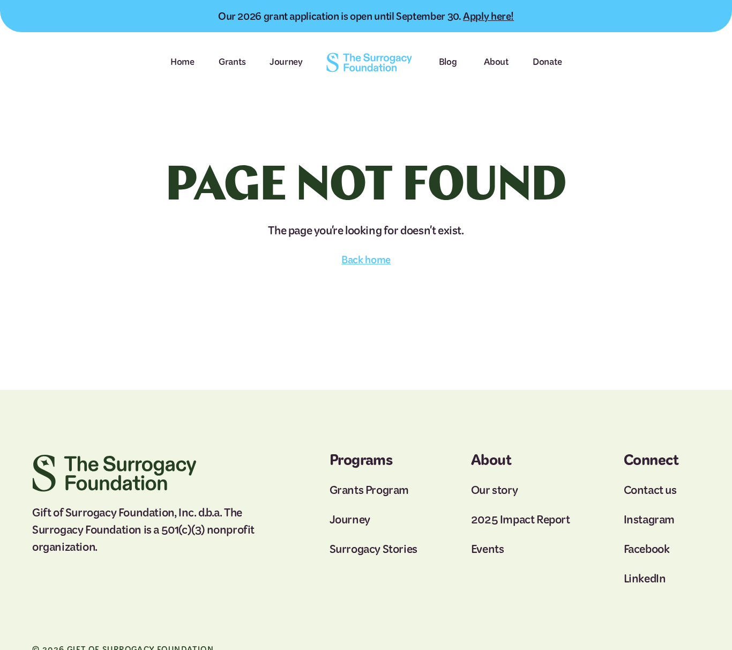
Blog (448, 61)
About (496, 61)
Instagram (649, 519)
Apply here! (488, 16)
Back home (366, 260)
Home (182, 61)
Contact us (650, 490)
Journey (286, 61)
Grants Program (369, 490)
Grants (232, 61)
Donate (547, 61)
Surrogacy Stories (373, 549)
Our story (494, 490)
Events (487, 549)
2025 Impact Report (520, 519)
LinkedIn (645, 578)
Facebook (647, 549)
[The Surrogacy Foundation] (369, 62)
